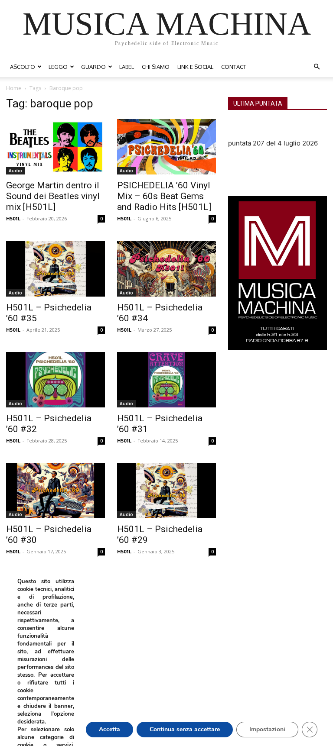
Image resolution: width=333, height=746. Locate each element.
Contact (233, 66)
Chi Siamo (156, 66)
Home (13, 88)
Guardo (93, 66)
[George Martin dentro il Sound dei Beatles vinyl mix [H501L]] (55, 146)
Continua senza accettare (185, 729)
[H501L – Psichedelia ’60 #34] (166, 268)
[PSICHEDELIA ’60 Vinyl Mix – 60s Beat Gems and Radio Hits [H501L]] (166, 146)
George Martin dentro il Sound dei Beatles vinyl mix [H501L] (53, 196)
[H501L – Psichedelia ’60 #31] (166, 379)
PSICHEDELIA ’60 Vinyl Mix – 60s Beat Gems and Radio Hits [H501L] (164, 196)
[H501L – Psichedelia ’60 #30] (55, 490)
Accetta (109, 729)
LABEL (126, 66)
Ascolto (22, 66)
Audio (15, 171)
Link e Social (195, 66)
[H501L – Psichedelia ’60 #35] (55, 268)
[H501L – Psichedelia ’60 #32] (55, 379)
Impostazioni (267, 729)
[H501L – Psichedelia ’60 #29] (166, 490)
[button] (316, 67)
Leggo (58, 66)
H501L (13, 218)
